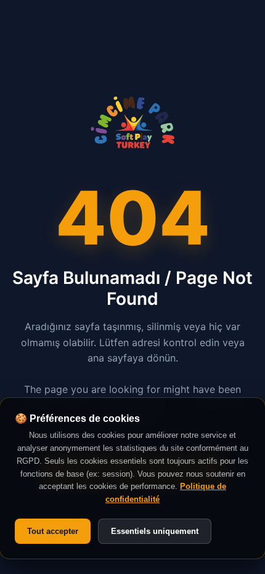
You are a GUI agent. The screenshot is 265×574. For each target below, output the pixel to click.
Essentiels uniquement (154, 531)
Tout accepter (52, 531)
